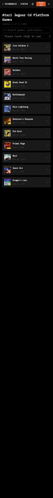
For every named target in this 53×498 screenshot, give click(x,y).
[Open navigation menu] (49, 4)
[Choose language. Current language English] (32, 4)
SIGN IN (41, 4)
